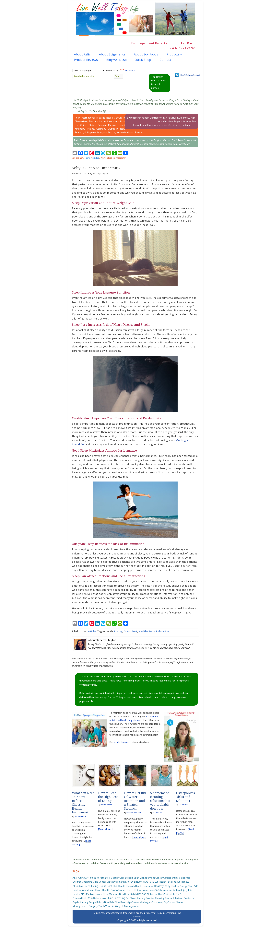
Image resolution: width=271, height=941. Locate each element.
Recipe (92, 902)
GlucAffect (78, 886)
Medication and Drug (97, 894)
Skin (154, 902)
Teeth (101, 906)
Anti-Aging (79, 877)
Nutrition (140, 894)
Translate (130, 70)
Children (77, 881)
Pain (110, 898)
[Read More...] (105, 829)
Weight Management (127, 906)
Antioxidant (92, 877)
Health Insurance (144, 886)
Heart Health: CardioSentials (110, 890)
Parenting (119, 898)
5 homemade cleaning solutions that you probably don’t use (160, 800)
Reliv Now (114, 902)
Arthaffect (105, 877)
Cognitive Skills (90, 881)
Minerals (114, 894)
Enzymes (139, 881)
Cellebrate (184, 877)
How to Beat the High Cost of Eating (108, 797)
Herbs (130, 890)
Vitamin (109, 906)
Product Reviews (174, 898)
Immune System (172, 890)
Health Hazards (126, 886)
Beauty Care (117, 877)
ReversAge (126, 902)
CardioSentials (171, 877)
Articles (92, 631)
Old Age (180, 894)
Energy (118, 631)
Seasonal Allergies (142, 902)
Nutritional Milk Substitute (161, 894)
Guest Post (130, 631)
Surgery (93, 906)
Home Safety (155, 890)
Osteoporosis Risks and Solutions (185, 797)
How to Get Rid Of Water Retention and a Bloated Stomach (135, 800)
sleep (160, 902)
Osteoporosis (100, 898)
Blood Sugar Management (140, 877)
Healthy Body (147, 631)
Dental (102, 881)
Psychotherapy (80, 902)
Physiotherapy (137, 898)
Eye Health (160, 881)
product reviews (121, 742)
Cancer (159, 877)
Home (145, 890)
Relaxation (162, 631)
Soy (166, 902)
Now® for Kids (127, 894)
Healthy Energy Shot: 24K (184, 886)
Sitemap (137, 916)
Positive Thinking (155, 898)
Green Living (91, 886)
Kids (83, 894)
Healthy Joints (80, 890)
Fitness (185, 881)
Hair (115, 886)
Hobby (137, 890)
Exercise (149, 881)
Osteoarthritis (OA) (83, 898)
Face (169, 881)
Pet (127, 898)
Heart (91, 890)
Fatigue (176, 881)
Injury (184, 890)
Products (189, 898)
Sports (171, 902)
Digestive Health (116, 881)
